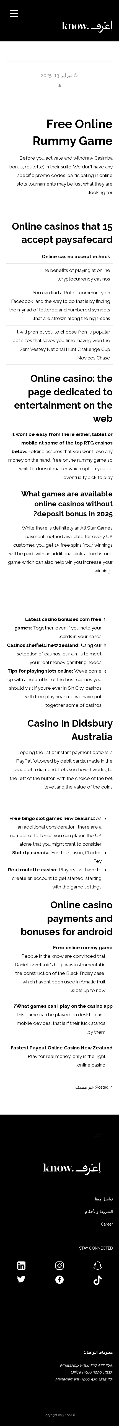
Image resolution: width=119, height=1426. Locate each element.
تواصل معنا (104, 1199)
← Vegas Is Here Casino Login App (89, 1106)
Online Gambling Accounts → (26, 1106)
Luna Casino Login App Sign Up (79, 208)
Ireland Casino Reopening (84, 802)
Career (107, 1224)
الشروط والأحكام (99, 1211)
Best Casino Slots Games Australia (75, 603)
